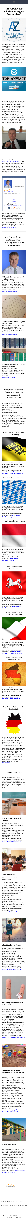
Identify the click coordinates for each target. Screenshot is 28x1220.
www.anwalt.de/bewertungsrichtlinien (12, 205)
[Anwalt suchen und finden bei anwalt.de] (14, 208)
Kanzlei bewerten (14, 201)
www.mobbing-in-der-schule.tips (12, 969)
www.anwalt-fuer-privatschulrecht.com (13, 1171)
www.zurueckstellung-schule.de (11, 841)
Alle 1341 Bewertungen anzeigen (8, 191)
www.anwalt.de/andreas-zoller (11, 161)
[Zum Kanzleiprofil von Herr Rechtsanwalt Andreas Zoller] (8, 180)
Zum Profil (14, 199)
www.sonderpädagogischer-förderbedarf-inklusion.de (10, 1110)
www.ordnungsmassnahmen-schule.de (13, 1037)
